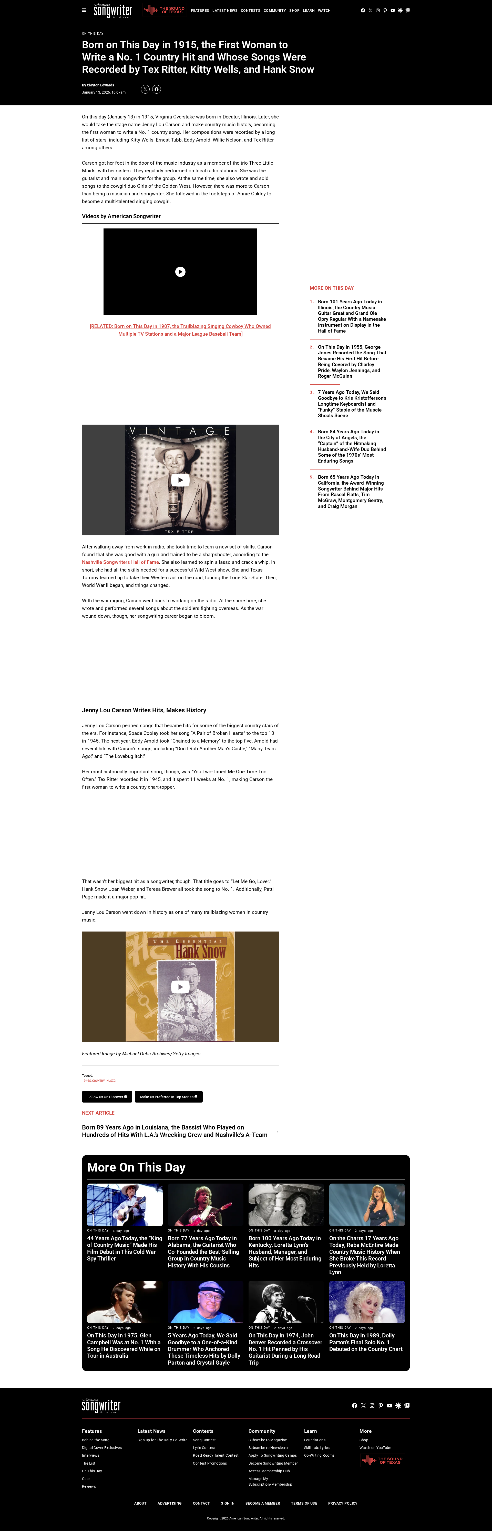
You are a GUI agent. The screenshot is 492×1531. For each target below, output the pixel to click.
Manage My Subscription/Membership (270, 1481)
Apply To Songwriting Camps (273, 1455)
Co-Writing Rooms (319, 1455)
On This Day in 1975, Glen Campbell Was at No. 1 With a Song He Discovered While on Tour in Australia (124, 1345)
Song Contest (204, 1440)
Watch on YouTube (375, 1448)
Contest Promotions (210, 1463)
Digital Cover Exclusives (102, 1448)
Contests (250, 10)
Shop (294, 10)
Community (275, 10)
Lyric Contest (204, 1448)
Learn (309, 10)
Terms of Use (304, 1503)
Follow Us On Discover (105, 1097)
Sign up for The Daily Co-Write (163, 1440)
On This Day (93, 33)
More (366, 1431)
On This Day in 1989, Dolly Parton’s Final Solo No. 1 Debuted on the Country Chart (366, 1342)
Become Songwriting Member (273, 1463)
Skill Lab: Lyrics (317, 1448)
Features (200, 10)
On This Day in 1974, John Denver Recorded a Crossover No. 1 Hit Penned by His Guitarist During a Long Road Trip (285, 1349)
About (140, 1503)
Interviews (90, 1455)
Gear (86, 1479)
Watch (324, 10)
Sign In (227, 1503)
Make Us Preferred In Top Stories (167, 1097)
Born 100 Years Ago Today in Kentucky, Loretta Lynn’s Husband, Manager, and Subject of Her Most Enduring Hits (285, 1252)
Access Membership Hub (269, 1471)
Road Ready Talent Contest (216, 1455)
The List (88, 1463)
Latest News (225, 10)
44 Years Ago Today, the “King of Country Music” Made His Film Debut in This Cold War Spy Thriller (124, 1248)
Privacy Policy (343, 1503)
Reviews (89, 1486)
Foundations (315, 1440)
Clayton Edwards (100, 85)
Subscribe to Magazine (268, 1440)
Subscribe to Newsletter (269, 1448)
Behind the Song (95, 1440)
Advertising (170, 1503)
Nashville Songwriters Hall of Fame (120, 562)
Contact (201, 1503)
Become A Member (262, 1503)
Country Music (104, 1080)
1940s (86, 1080)
